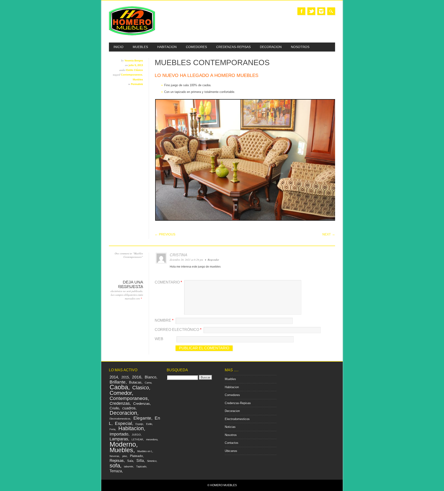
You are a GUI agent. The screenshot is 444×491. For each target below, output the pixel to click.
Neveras (114, 456)
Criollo (114, 408)
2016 (136, 377)
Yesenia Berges (133, 60)
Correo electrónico (178, 330)
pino (124, 456)
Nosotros (300, 47)
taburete (128, 466)
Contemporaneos (131, 74)
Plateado (136, 456)
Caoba (119, 387)
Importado (119, 434)
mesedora (151, 439)
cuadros (129, 408)
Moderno (123, 444)
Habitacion (167, 47)
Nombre (164, 320)
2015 (125, 377)
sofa (115, 466)
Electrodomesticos (120, 418)
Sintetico (152, 461)
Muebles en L (144, 451)
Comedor (121, 393)
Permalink (137, 84)
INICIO (118, 47)
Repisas (117, 460)
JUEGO (136, 434)
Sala (130, 461)
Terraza (116, 471)
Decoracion (271, 47)
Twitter (311, 11)
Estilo (149, 424)
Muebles (140, 47)
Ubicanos (231, 451)
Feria (112, 429)
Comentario (168, 282)
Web (159, 339)
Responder (213, 260)
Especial (123, 423)
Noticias (230, 427)
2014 (114, 377)
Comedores (196, 47)
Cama (148, 382)
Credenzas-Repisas (233, 47)
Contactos (231, 443)
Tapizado (141, 466)
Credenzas (120, 403)
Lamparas (119, 439)
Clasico (140, 387)
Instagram (321, 11)
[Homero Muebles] (132, 34)
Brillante (118, 382)
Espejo (139, 424)
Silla (140, 460)
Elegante (142, 418)
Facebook (301, 11)
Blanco (150, 377)
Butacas (135, 382)
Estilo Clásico (134, 70)
